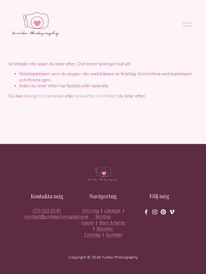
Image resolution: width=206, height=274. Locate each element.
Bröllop (103, 216)
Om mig (90, 210)
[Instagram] (154, 212)
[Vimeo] (172, 212)
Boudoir (105, 228)
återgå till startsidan (44, 95)
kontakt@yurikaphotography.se (56, 216)
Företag (92, 234)
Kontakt (114, 234)
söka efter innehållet (96, 95)
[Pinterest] (163, 212)
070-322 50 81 (47, 210)
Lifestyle (112, 210)
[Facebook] (146, 212)
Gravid (87, 222)
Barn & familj (112, 222)
